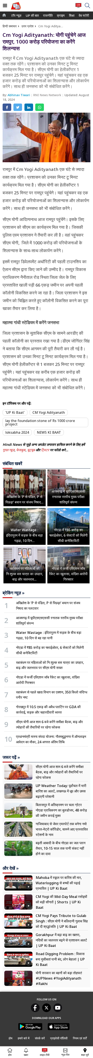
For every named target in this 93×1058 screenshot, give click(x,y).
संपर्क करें (40, 1038)
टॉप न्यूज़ (15, 15)
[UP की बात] (15, 10)
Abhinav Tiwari (19, 95)
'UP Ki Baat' (15, 412)
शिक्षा (71, 15)
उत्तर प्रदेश (27, 26)
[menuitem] (16, 15)
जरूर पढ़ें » (11, 757)
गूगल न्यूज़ (8, 450)
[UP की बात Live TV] (78, 7)
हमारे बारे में (23, 1038)
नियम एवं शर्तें (80, 1038)
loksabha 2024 (17, 432)
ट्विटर (45, 450)
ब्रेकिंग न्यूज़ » (13, 593)
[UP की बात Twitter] (46, 1010)
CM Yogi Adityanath (48, 412)
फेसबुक (21, 450)
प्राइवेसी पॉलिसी (58, 1038)
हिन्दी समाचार (10, 26)
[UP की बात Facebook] (35, 1010)
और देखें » (11, 868)
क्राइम (60, 15)
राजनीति (47, 15)
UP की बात (31, 15)
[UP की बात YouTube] (57, 1010)
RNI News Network (47, 95)
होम (10, 1038)
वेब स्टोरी (83, 15)
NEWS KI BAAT (49, 432)
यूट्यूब (31, 450)
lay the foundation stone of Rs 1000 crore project (40, 422)
